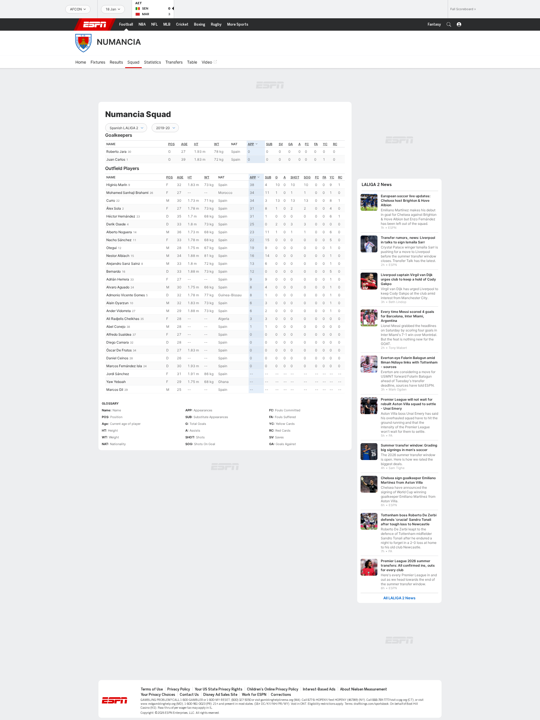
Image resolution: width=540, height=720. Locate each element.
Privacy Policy (178, 689)
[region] (225, 151)
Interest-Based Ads (319, 689)
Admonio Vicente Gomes (125, 295)
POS (171, 144)
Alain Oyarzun (117, 303)
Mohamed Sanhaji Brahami (127, 192)
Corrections (281, 695)
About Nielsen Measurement (363, 689)
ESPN (94, 24)
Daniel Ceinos (117, 358)
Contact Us (189, 695)
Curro (110, 200)
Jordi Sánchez (117, 374)
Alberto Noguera (119, 232)
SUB (269, 144)
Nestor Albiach (117, 256)
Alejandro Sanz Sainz (123, 263)
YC (325, 144)
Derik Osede (116, 224)
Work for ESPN (254, 695)
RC (335, 144)
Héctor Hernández (120, 216)
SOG (307, 177)
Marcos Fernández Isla (124, 366)
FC (307, 144)
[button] (449, 24)
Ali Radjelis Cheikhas (122, 319)
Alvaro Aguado (117, 287)
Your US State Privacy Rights (218, 689)
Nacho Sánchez (119, 240)
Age (184, 144)
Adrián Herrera (117, 279)
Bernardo (113, 271)
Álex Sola (113, 208)
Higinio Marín (116, 185)
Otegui (111, 248)
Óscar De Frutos (119, 350)
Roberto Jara (116, 151)
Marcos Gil (114, 389)
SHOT (295, 177)
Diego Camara (117, 342)
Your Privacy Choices (158, 695)
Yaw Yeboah (116, 382)
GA (290, 144)
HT (196, 144)
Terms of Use (152, 689)
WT (216, 144)
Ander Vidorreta (118, 311)
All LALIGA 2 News (399, 598)
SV (281, 144)
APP (251, 144)
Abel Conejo (115, 326)
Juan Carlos (115, 159)
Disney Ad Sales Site (220, 695)
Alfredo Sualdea (118, 334)
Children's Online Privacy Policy (272, 689)
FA (316, 144)
